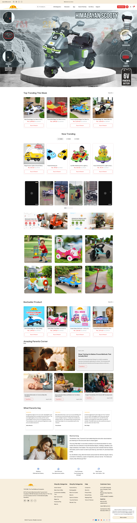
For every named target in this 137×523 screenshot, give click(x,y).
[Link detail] (14, 2)
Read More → (82, 366)
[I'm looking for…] (37, 6)
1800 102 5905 (103, 501)
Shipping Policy (88, 497)
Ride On (56, 504)
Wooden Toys (73, 502)
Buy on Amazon (34, 125)
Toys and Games (74, 500)
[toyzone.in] (13, 6)
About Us (87, 490)
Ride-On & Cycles (74, 492)
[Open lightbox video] (32, 193)
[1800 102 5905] (127, 6)
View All (110, 93)
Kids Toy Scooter (58, 496)
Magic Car (56, 499)
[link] (57, 6)
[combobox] (44, 6)
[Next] (110, 192)
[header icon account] (130, 7)
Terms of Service (89, 500)
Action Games (57, 487)
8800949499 (104, 503)
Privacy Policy (88, 492)
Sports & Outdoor (74, 497)
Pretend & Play (57, 501)
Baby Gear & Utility (58, 490)
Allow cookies (123, 517)
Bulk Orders (121, 6)
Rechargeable (73, 490)
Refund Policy (88, 495)
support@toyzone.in (105, 506)
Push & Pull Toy (73, 487)
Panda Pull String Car (52, 165)
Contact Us (87, 487)
